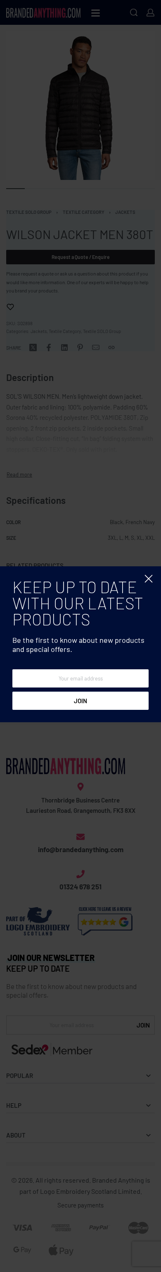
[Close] (148, 579)
